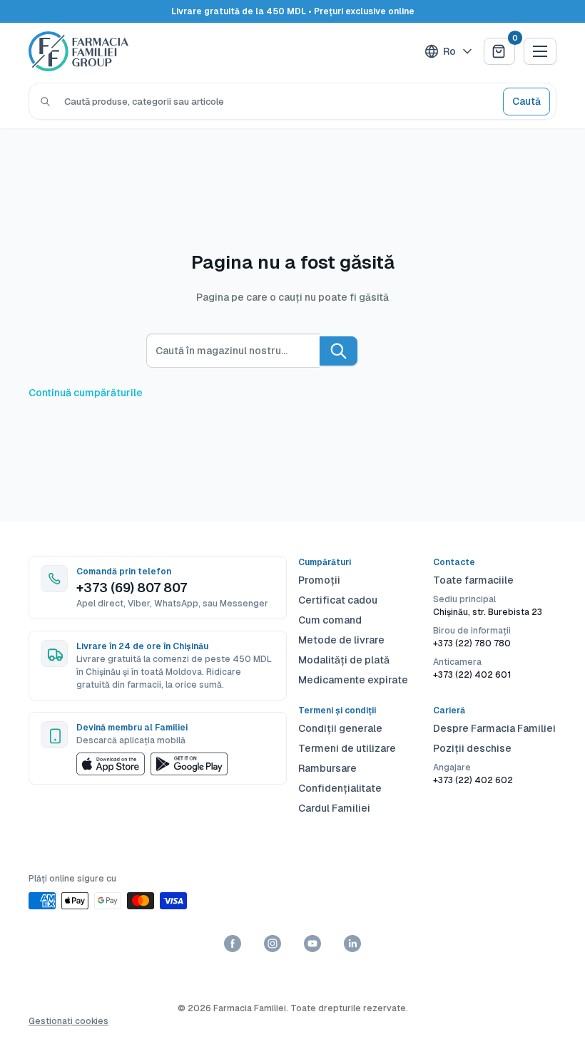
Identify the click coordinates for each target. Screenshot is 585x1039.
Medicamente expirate (353, 679)
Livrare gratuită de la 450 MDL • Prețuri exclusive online (292, 11)
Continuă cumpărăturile (86, 392)
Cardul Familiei (334, 808)
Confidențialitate (340, 788)
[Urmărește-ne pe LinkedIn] (352, 943)
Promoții (319, 580)
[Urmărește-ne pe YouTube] (312, 943)
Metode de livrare (341, 640)
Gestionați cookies (68, 1021)
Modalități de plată (344, 659)
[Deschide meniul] (540, 51)
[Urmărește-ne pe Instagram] (272, 943)
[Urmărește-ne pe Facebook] (232, 943)
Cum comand (330, 620)
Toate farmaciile (473, 580)
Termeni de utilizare (347, 748)
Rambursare (327, 768)
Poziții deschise (472, 748)
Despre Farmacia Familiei (494, 728)
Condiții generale (340, 728)
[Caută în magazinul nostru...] (338, 351)
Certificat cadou (337, 600)
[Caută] (45, 101)
